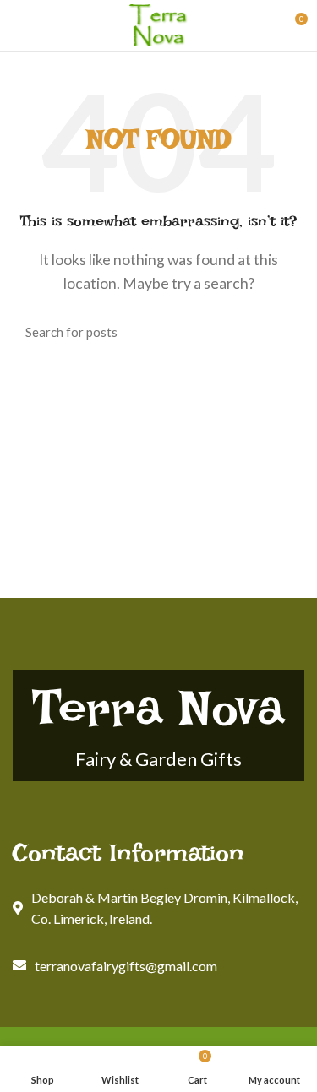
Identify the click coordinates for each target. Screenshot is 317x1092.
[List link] (158, 966)
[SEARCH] (281, 331)
